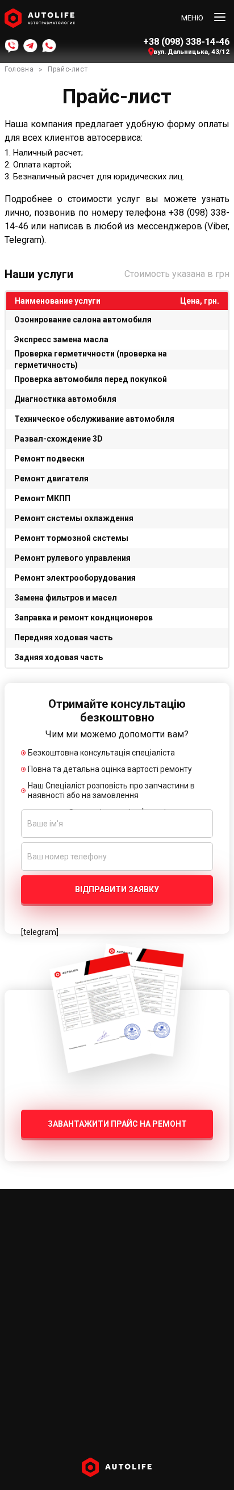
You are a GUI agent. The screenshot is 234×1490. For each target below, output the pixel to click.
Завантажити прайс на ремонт (117, 1123)
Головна (19, 69)
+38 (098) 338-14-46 (186, 41)
